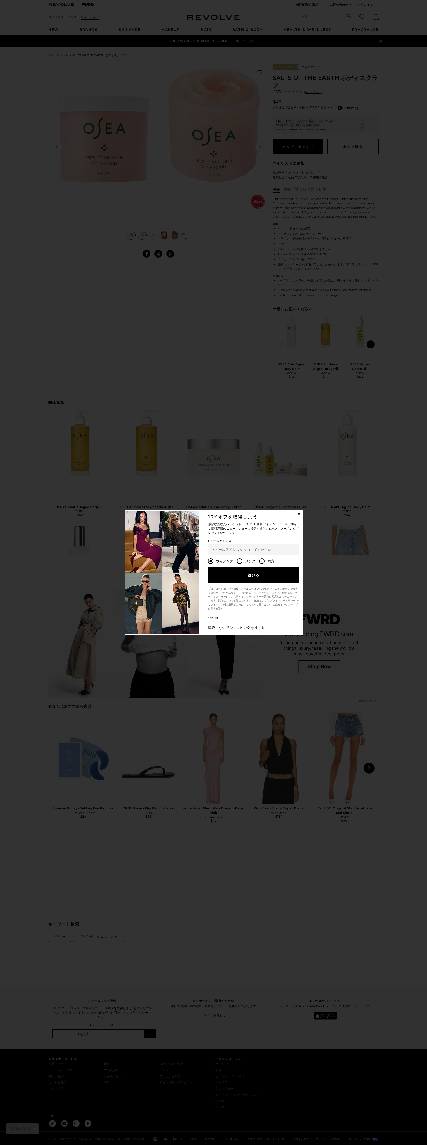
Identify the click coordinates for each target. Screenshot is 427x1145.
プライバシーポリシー (282, 600)
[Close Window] (299, 514)
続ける (254, 575)
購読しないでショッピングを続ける (236, 627)
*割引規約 (214, 617)
